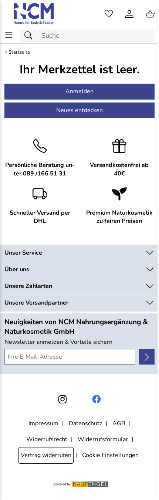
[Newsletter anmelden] (147, 357)
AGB (118, 423)
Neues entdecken (79, 110)
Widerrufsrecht (46, 439)
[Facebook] (96, 399)
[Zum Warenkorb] (150, 14)
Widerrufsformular (103, 439)
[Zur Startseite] (34, 14)
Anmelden (79, 91)
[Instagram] (62, 399)
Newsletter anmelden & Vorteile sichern (58, 342)
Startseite (19, 52)
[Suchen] (30, 36)
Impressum (43, 423)
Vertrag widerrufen (46, 455)
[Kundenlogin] (129, 14)
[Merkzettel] (108, 14)
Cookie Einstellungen (110, 455)
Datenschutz (85, 423)
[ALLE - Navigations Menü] (8, 35)
